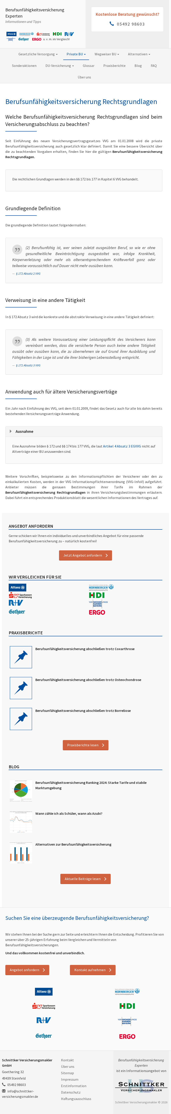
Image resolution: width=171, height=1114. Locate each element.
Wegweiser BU (106, 54)
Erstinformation (73, 1086)
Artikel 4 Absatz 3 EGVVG (122, 446)
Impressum (69, 1079)
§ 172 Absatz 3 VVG (28, 365)
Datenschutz (71, 1092)
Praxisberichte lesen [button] (82, 745)
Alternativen (138, 54)
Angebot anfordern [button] (24, 970)
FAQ (154, 65)
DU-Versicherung (58, 65)
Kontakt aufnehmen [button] (90, 970)
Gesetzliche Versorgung (36, 54)
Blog (138, 65)
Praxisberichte (114, 65)
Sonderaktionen (24, 65)
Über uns (84, 77)
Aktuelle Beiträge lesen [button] (83, 878)
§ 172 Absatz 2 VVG (28, 274)
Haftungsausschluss (76, 1098)
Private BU (75, 54)
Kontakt (67, 1060)
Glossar (88, 65)
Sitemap (67, 1073)
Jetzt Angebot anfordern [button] (82, 555)
